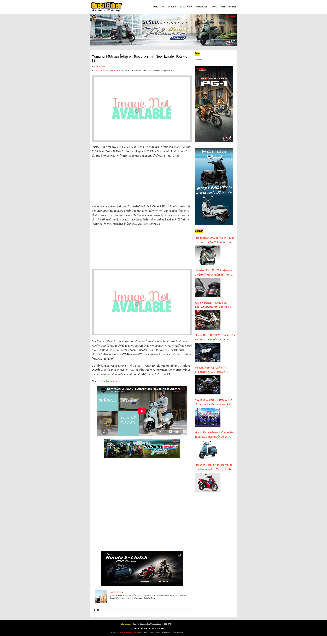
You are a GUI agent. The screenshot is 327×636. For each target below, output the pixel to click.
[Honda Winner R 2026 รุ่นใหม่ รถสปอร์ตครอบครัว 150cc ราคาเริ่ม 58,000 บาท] (207, 482)
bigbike (130, 632)
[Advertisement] (138, 178)
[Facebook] (94, 610)
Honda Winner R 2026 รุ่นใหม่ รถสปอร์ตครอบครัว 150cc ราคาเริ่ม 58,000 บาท (213, 467)
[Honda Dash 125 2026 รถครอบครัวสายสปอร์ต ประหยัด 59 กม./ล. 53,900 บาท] (207, 352)
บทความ (214, 6)
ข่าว (163, 6)
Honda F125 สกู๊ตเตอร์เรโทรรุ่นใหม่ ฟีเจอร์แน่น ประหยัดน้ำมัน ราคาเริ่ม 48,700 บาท (215, 434)
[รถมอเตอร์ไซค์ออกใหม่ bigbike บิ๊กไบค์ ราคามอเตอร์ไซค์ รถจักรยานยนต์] (106, 7)
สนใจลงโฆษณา (125, 624)
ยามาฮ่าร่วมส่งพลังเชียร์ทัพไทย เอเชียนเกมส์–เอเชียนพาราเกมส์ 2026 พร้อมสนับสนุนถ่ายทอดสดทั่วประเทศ (214, 402)
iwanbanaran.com (111, 381)
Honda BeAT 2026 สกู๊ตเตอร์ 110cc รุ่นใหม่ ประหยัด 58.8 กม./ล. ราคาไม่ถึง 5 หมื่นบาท (214, 240)
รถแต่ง (223, 6)
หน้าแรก (97, 70)
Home (155, 6)
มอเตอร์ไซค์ (122, 632)
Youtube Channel (156, 628)
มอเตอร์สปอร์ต (201, 6)
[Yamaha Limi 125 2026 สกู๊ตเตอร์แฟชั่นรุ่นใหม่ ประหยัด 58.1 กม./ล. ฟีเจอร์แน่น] (207, 287)
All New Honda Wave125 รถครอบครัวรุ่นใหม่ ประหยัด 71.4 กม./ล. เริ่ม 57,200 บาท (215, 305)
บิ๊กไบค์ (136, 632)
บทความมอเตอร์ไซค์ (110, 70)
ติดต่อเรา (232, 6)
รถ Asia (172, 6)
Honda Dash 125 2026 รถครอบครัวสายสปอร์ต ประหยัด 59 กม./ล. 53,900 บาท (215, 337)
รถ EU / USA (186, 6)
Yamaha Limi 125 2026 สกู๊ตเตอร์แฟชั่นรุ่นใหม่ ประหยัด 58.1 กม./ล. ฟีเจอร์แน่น (214, 272)
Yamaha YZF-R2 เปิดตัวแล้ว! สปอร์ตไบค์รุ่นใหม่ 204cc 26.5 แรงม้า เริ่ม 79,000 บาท (211, 370)
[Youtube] (98, 610)
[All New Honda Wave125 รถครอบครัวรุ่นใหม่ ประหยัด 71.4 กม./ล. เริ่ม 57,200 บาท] (207, 320)
